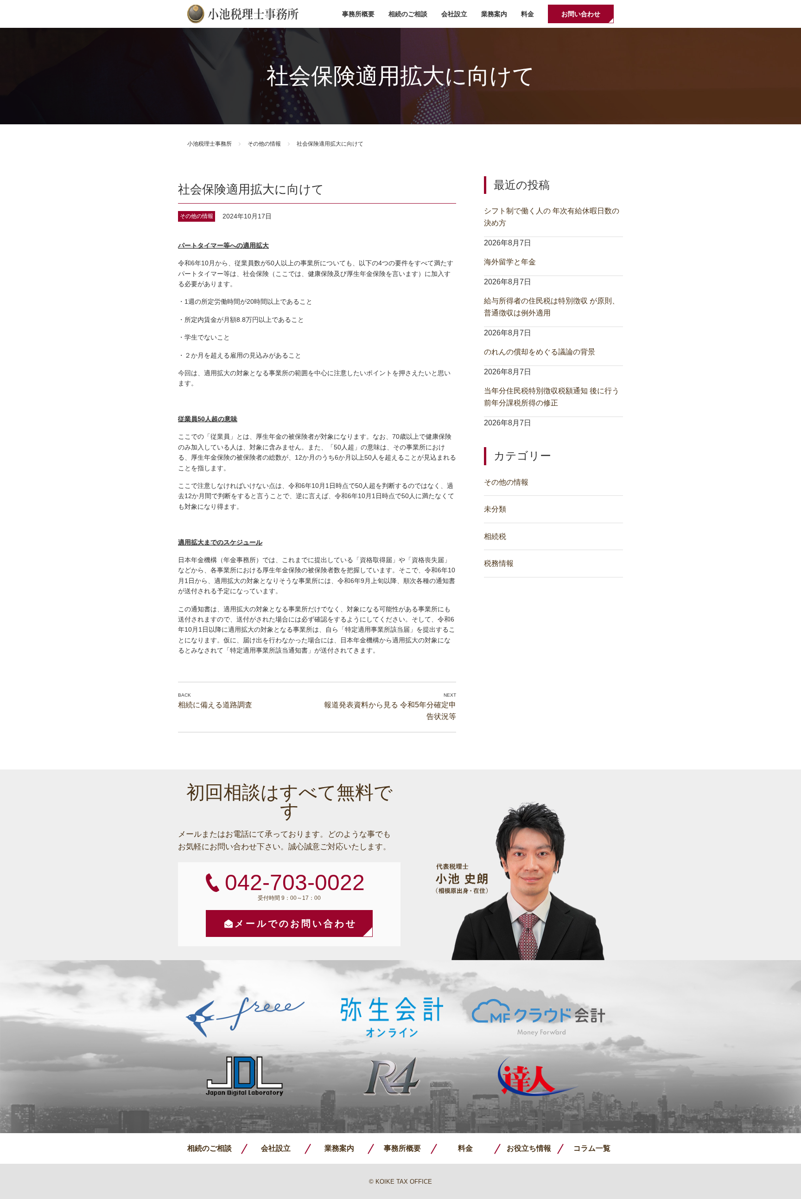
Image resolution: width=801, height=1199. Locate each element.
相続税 (495, 536)
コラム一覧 (591, 1148)
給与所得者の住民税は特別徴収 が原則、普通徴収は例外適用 (551, 307)
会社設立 (454, 14)
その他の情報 (264, 144)
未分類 (495, 509)
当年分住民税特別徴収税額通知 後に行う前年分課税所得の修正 (551, 397)
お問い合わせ (580, 14)
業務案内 (494, 14)
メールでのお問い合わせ (296, 923)
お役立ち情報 (529, 1148)
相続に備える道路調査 (215, 705)
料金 (527, 14)
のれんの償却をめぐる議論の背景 (539, 352)
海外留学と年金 (510, 262)
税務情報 (499, 563)
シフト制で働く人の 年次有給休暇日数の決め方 (551, 217)
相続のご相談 (407, 14)
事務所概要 (358, 14)
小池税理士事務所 (243, 14)
